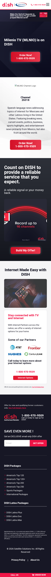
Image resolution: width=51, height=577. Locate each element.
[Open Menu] (48, 4)
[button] (48, 5)
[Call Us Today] (8, 575)
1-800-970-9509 (32, 415)
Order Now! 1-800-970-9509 (25, 145)
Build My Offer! (25, 250)
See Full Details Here (38, 387)
